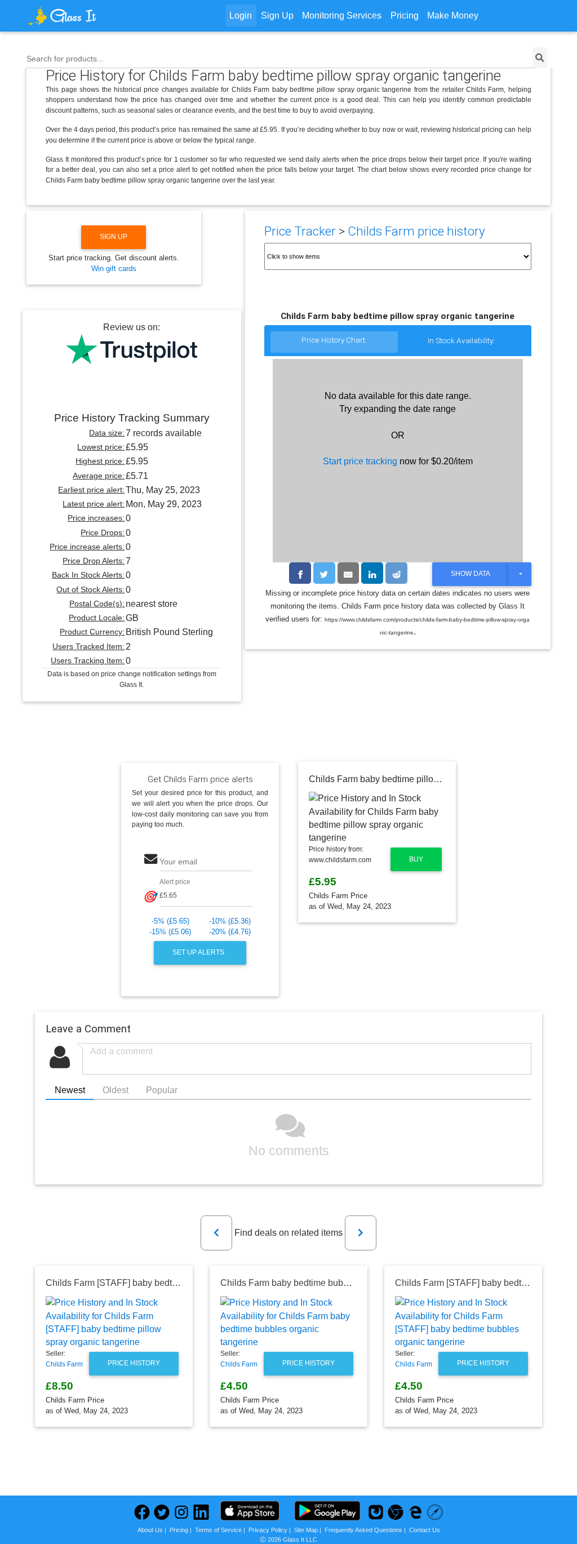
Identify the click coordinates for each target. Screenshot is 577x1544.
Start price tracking (360, 461)
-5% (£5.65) (170, 921)
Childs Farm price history (416, 231)
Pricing (404, 15)
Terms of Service (218, 1530)
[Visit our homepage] (92, 16)
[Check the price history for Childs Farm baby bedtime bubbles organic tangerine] (288, 1322)
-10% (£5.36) (230, 921)
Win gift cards (113, 268)
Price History (134, 1363)
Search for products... (65, 58)
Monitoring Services (341, 15)
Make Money (452, 15)
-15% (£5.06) (170, 932)
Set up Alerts (199, 952)
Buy (416, 859)
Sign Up (277, 15)
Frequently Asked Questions (363, 1530)
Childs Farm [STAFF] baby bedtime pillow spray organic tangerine (177, 1283)
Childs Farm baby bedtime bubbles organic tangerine (326, 1283)
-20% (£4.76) (230, 932)
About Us (150, 1530)
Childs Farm (64, 1364)
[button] (216, 1232)
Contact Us (424, 1530)
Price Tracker (300, 231)
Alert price (174, 882)
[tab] (334, 342)
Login (240, 15)
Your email (178, 861)
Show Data (470, 574)
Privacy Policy (267, 1530)
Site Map (306, 1530)
